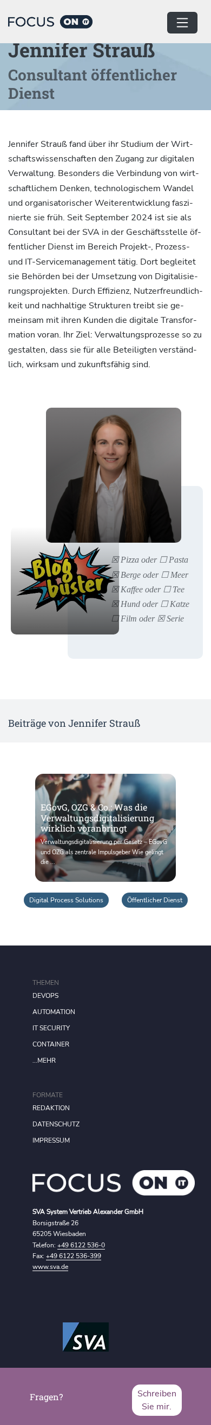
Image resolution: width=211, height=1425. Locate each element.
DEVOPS (45, 995)
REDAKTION (51, 1108)
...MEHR (44, 1060)
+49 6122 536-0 (81, 1245)
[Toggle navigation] (182, 22)
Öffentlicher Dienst (154, 900)
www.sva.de (50, 1266)
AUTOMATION (53, 1012)
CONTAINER (50, 1044)
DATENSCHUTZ (56, 1124)
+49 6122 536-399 (73, 1256)
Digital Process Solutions (66, 900)
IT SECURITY (51, 1028)
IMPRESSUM (51, 1140)
